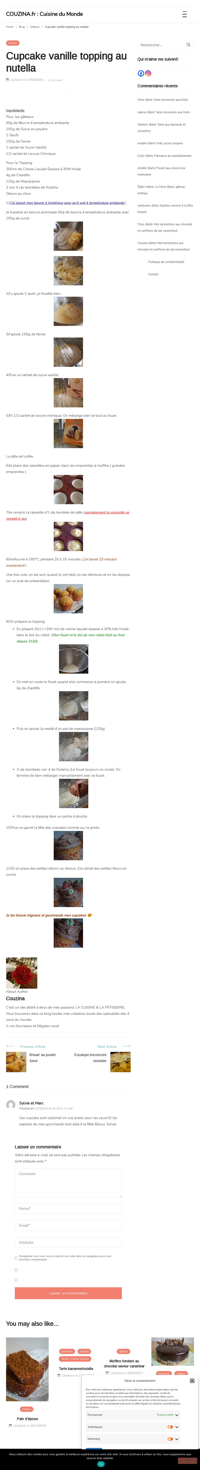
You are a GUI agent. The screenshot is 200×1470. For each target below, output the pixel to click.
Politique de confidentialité (166, 262)
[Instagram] (148, 73)
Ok (101, 1464)
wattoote (144, 205)
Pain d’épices (27, 1419)
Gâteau (12, 43)
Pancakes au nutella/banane (173, 156)
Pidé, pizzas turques (169, 143)
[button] (192, 1381)
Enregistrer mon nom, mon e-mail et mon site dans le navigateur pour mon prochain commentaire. (65, 1258)
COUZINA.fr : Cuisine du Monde (44, 14)
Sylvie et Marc (31, 1103)
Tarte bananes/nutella (76, 1369)
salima (142, 112)
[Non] (187, 1461)
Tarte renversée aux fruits (171, 100)
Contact (153, 274)
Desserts (67, 1351)
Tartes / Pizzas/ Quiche (75, 1359)
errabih (142, 143)
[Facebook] (141, 73)
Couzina (143, 243)
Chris (141, 100)
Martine (143, 124)
